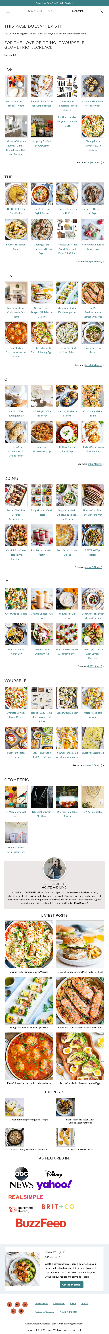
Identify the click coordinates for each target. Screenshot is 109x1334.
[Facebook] (9, 1304)
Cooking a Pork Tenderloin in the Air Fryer (41, 249)
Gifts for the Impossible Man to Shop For (67, 105)
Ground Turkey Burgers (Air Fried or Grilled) (41, 312)
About (73, 1303)
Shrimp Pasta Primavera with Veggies (93, 145)
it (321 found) (95, 666)
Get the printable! (71, 1284)
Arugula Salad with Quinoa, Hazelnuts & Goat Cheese (67, 514)
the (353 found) (94, 261)
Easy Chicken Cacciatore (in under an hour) (16, 352)
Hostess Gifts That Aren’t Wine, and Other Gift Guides (67, 249)
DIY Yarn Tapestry (92, 811)
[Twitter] (21, 1311)
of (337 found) (95, 463)
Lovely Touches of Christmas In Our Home (16, 312)
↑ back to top (68, 1312)
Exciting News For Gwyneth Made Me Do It (67, 121)
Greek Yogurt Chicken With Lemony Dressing (93, 653)
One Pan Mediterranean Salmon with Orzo (93, 312)
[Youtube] (17, 1304)
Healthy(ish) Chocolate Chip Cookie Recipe (16, 451)
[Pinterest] (25, 1304)
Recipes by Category (44, 1312)
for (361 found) (94, 162)
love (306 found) (93, 364)
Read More (80, 903)
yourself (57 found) (92, 765)
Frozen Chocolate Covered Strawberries (16, 514)
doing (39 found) (93, 567)
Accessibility (59, 1303)
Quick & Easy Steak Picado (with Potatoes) (16, 554)
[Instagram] (13, 1311)
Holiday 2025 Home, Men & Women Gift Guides (41, 717)
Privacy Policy (41, 1303)
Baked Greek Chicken (67, 712)
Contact (84, 1303)
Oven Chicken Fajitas (16, 613)
